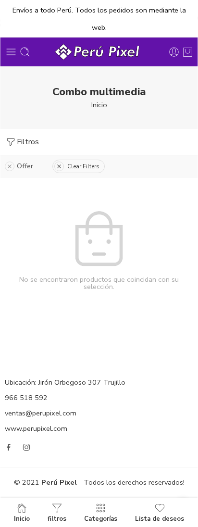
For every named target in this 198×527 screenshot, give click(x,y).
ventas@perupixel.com (40, 413)
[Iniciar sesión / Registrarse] (174, 52)
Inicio (99, 105)
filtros (57, 518)
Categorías (100, 518)
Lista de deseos (159, 518)
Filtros (28, 142)
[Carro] (187, 52)
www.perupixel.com (36, 428)
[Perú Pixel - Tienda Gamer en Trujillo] (99, 52)
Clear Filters (83, 166)
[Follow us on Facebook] (8, 447)
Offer (25, 166)
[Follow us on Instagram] (26, 447)
